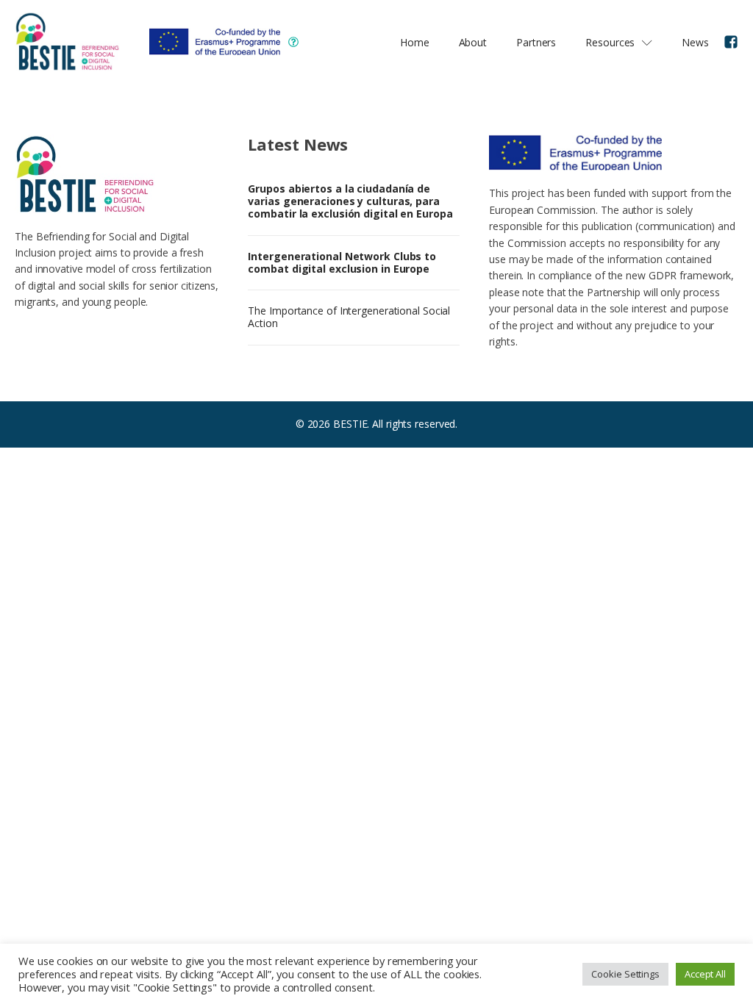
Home (414, 42)
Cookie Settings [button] (625, 973)
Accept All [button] (705, 973)
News (695, 42)
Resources (610, 42)
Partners (536, 42)
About (473, 42)
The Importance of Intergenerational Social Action (349, 317)
